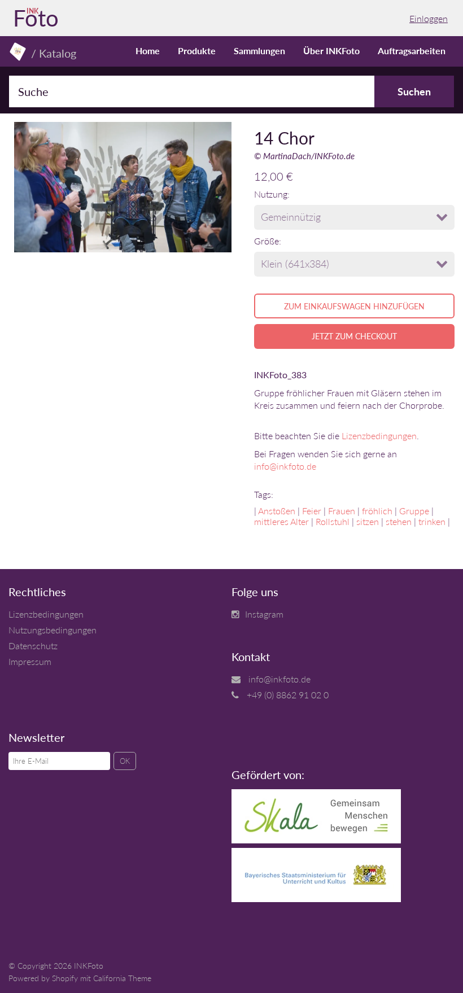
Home (148, 50)
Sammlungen (259, 50)
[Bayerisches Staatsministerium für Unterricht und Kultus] (316, 898)
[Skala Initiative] (316, 839)
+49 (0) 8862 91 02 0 (288, 694)
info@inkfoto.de (285, 466)
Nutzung (270, 194)
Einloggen (428, 18)
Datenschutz (33, 645)
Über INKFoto (331, 50)
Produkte (197, 50)
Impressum (29, 661)
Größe (266, 240)
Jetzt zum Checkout (354, 336)
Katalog (57, 53)
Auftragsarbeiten (411, 50)
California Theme (122, 978)
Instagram (264, 614)
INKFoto (88, 965)
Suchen (414, 91)
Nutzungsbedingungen (52, 629)
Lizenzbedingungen (379, 435)
